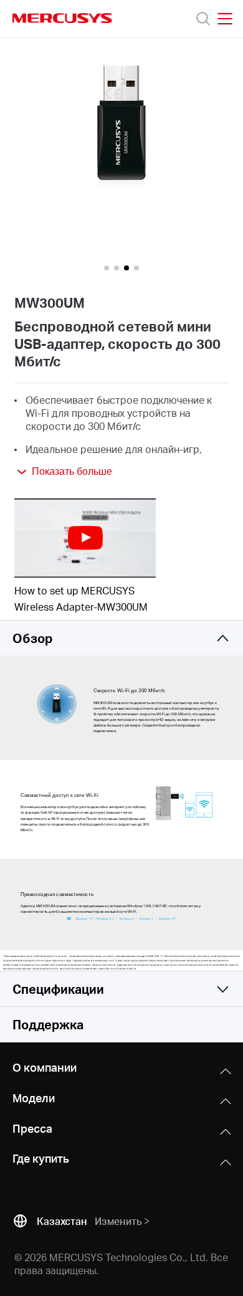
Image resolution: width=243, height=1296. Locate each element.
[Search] (203, 18)
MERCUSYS (62, 18)
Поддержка (47, 1024)
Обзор (32, 638)
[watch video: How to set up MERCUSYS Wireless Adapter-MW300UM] (85, 538)
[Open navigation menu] (225, 18)
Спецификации (58, 989)
